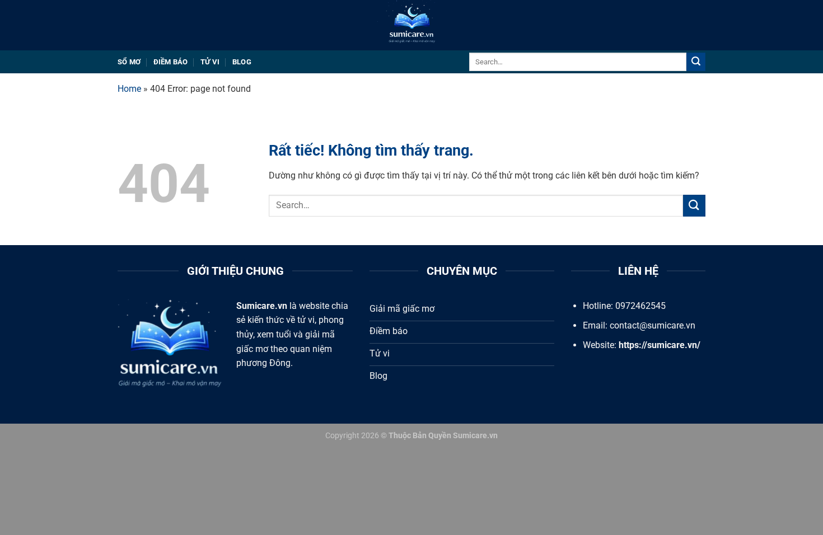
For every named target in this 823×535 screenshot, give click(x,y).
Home (129, 88)
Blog (241, 62)
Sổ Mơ (129, 62)
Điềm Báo (170, 62)
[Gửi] (695, 62)
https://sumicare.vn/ (659, 345)
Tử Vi (209, 62)
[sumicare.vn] (411, 25)
